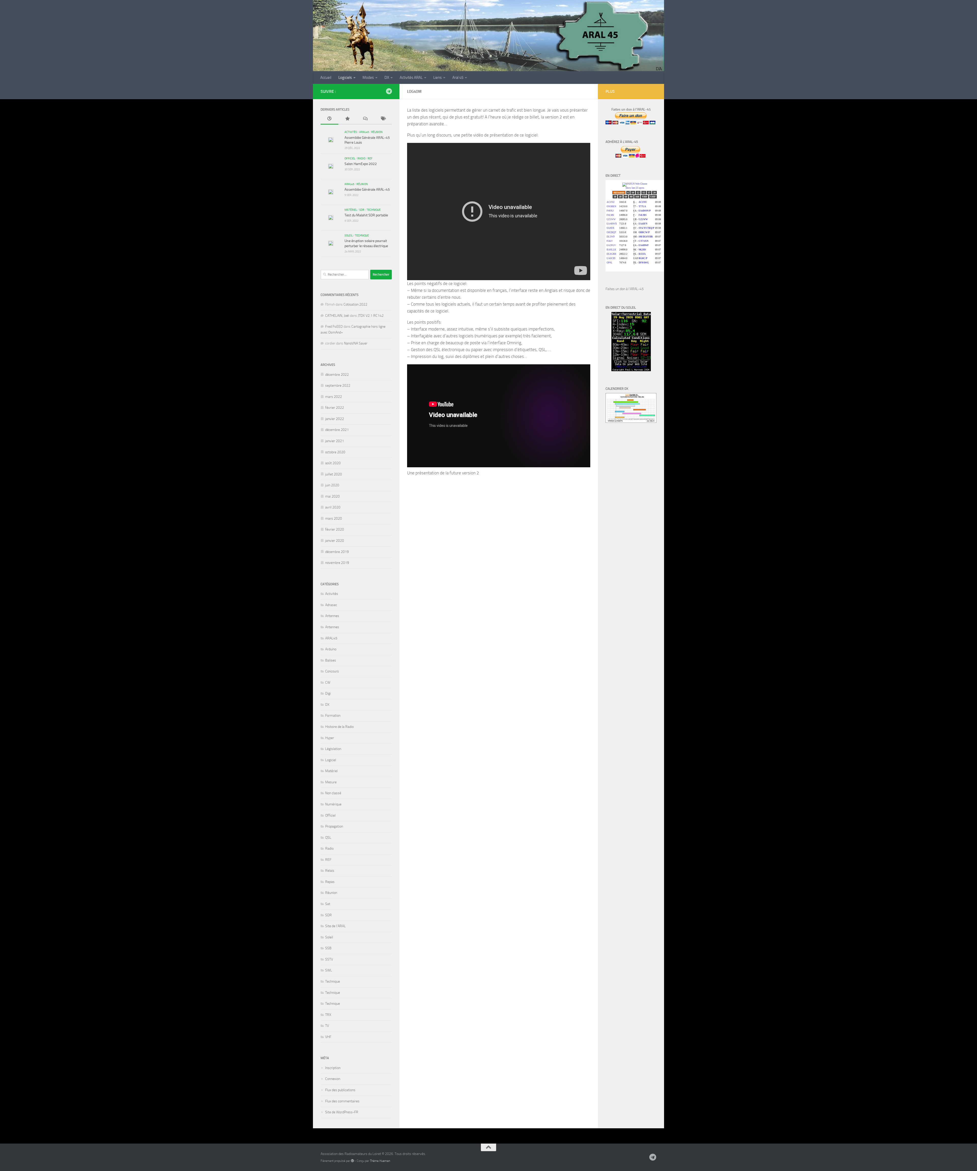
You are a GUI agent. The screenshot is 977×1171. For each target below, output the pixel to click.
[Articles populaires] (347, 119)
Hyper (329, 738)
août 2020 (333, 463)
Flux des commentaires (342, 1101)
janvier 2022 (334, 419)
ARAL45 (364, 132)
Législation (333, 749)
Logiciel (330, 760)
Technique (374, 210)
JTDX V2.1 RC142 (371, 315)
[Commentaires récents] (365, 119)
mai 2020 (332, 496)
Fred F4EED (334, 326)
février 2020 (334, 529)
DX (386, 77)
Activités (350, 132)
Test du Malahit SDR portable (366, 215)
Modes (368, 77)
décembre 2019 (337, 552)
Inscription (332, 1068)
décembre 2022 (337, 374)
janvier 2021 (334, 441)
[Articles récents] (329, 119)
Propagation (334, 826)
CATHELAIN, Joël (337, 315)
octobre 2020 (335, 452)
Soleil (348, 235)
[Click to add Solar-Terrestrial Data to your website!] (631, 370)
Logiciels (345, 77)
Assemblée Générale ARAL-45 (367, 189)
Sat (327, 904)
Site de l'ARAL (335, 926)
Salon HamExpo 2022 (360, 164)
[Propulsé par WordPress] (352, 1160)
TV (327, 1026)
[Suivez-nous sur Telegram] (389, 91)
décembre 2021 (337, 430)
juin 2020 (332, 485)
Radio (361, 158)
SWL (328, 970)
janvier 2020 (334, 540)
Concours (332, 671)
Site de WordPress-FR (341, 1112)
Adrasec (331, 605)
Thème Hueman (380, 1161)
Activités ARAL (411, 77)
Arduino (330, 649)
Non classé (333, 793)
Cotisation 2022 (355, 304)
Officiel (349, 158)
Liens (437, 77)
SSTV (329, 959)
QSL (328, 837)
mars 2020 (333, 518)
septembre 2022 (337, 385)
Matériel (350, 210)
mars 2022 (333, 397)
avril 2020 (332, 507)
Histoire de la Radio (339, 727)
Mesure (331, 782)
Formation (332, 715)
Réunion (376, 132)
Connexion (332, 1079)
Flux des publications (340, 1090)
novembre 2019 (337, 563)
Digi (328, 693)
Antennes (332, 616)
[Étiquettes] (383, 119)
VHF (328, 1037)
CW (327, 682)
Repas (330, 882)
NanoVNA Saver (355, 343)
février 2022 (334, 408)
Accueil (325, 77)
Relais (329, 870)
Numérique (333, 804)
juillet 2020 (333, 474)
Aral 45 (457, 77)
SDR (361, 210)
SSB (328, 948)
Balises (330, 660)
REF (370, 158)
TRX (328, 1015)
